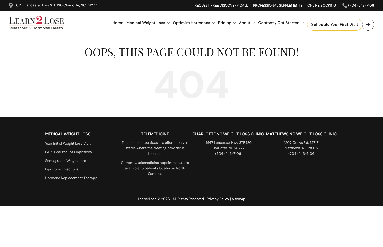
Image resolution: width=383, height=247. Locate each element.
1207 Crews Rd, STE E (301, 142)
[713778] (350, 152)
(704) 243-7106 (228, 153)
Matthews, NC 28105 (301, 148)
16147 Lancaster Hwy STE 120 (228, 142)
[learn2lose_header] (45, 18)
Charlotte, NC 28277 (228, 148)
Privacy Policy (218, 199)
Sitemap (238, 199)
